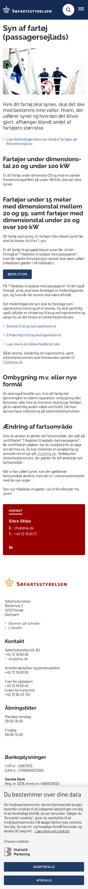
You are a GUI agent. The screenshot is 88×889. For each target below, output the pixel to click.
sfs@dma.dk (18, 659)
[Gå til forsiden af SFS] (26, 10)
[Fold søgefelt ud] (68, 10)
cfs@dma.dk (12, 362)
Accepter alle (44, 866)
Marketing (22, 854)
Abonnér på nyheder (24, 623)
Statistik (21, 849)
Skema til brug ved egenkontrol (31, 326)
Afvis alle (44, 880)
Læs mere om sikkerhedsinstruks (33, 344)
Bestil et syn (17, 274)
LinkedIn (15, 627)
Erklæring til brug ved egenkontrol (33, 335)
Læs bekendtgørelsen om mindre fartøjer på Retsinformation (41, 141)
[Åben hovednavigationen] (83, 9)
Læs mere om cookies (52, 831)
